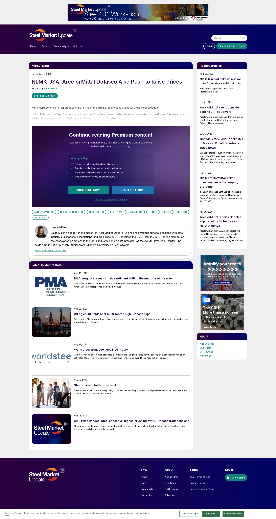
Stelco (182, 212)
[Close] (271, 514)
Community (147, 489)
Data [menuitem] (44, 46)
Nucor (153, 212)
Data (143, 483)
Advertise (205, 355)
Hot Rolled (96, 212)
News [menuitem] (33, 46)
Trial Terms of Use (200, 476)
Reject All (210, 513)
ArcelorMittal (44, 212)
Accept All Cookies (233, 513)
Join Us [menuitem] (77, 46)
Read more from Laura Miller (51, 250)
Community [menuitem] (60, 46)
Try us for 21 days (232, 46)
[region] (138, 514)
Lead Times (117, 212)
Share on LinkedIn (44, 95)
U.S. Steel (40, 217)
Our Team (205, 347)
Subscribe (146, 495)
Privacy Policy (197, 483)
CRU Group (206, 351)
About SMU (207, 343)
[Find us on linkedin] (236, 477)
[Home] (59, 35)
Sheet (167, 212)
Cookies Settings (189, 513)
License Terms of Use (202, 489)
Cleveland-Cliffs (71, 212)
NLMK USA (136, 212)
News (144, 476)
